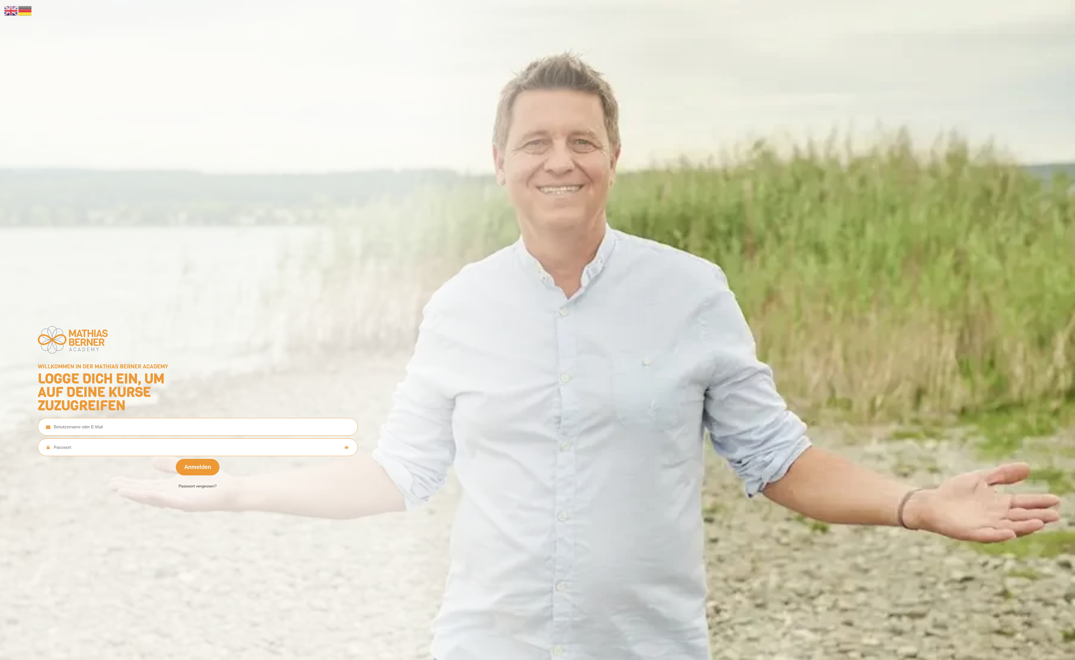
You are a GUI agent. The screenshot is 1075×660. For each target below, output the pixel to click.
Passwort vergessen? (198, 486)
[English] (11, 10)
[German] (25, 10)
